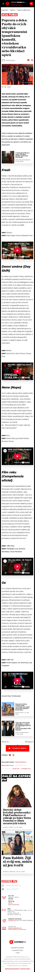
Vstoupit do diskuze (19, 748)
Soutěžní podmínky (17, 948)
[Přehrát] (31, 4)
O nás (17, 952)
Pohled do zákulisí (13, 885)
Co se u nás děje (12, 889)
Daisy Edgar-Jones (7, 765)
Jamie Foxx (16, 768)
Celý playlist (16, 5)
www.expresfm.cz (15, 928)
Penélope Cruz (26, 768)
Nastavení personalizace (12, 968)
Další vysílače (13, 904)
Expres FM (12, 920)
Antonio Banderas (20, 762)
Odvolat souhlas (25, 968)
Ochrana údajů (17, 950)
